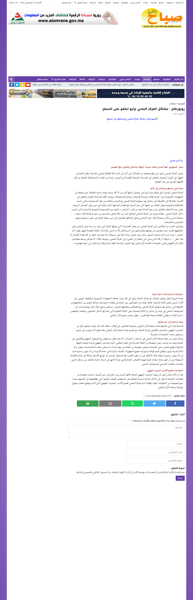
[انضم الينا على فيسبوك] (11, 85)
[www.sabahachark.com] (151, 18)
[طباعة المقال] (88, 403)
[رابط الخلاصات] (22, 85)
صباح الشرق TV (80, 3)
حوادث (145, 3)
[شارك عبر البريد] (110, 403)
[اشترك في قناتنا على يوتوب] (27, 85)
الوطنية (124, 3)
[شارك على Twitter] (154, 403)
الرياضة (93, 3)
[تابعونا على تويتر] (17, 85)
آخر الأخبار (180, 3)
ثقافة (100, 3)
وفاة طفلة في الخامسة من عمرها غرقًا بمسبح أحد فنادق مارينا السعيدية (44, 84)
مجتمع (161, 3)
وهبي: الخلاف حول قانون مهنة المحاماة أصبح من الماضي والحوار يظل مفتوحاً (115, 84)
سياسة (116, 3)
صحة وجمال (66, 3)
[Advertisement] (96, 54)
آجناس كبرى (135, 3)
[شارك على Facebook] (175, 403)
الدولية (108, 3)
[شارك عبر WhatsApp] (132, 403)
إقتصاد (153, 3)
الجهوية (169, 3)
